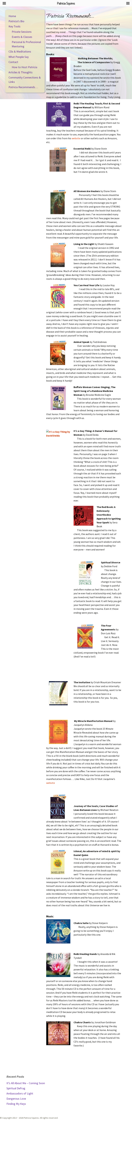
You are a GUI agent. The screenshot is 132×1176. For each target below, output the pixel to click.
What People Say (19, 57)
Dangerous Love (16, 1098)
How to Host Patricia (24, 67)
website (76, 138)
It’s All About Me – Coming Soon (25, 1083)
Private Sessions (22, 32)
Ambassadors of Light (19, 1093)
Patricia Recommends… (23, 87)
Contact (13, 62)
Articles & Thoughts (21, 72)
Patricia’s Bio (16, 21)
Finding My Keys (16, 1104)
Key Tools (14, 26)
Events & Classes (22, 37)
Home (12, 16)
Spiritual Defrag (15, 1088)
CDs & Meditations (20, 51)
